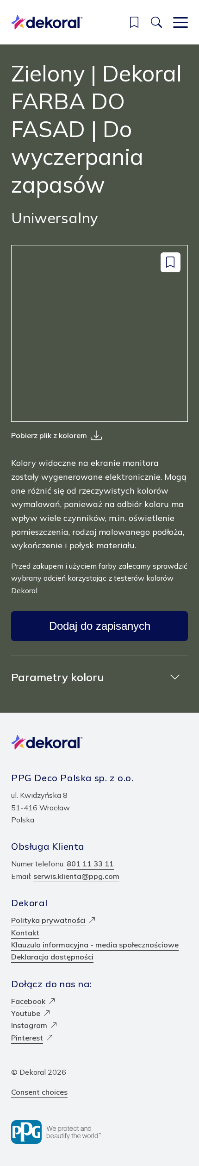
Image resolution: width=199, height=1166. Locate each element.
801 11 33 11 (90, 863)
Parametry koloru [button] (57, 677)
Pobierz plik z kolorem (49, 435)
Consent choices (39, 1092)
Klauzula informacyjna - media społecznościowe (95, 944)
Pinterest (27, 1037)
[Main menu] (180, 22)
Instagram (29, 1025)
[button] (134, 22)
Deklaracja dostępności (52, 956)
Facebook (28, 1001)
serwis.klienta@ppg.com (76, 876)
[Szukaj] (156, 22)
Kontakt (25, 932)
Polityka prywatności (48, 920)
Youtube (25, 1013)
